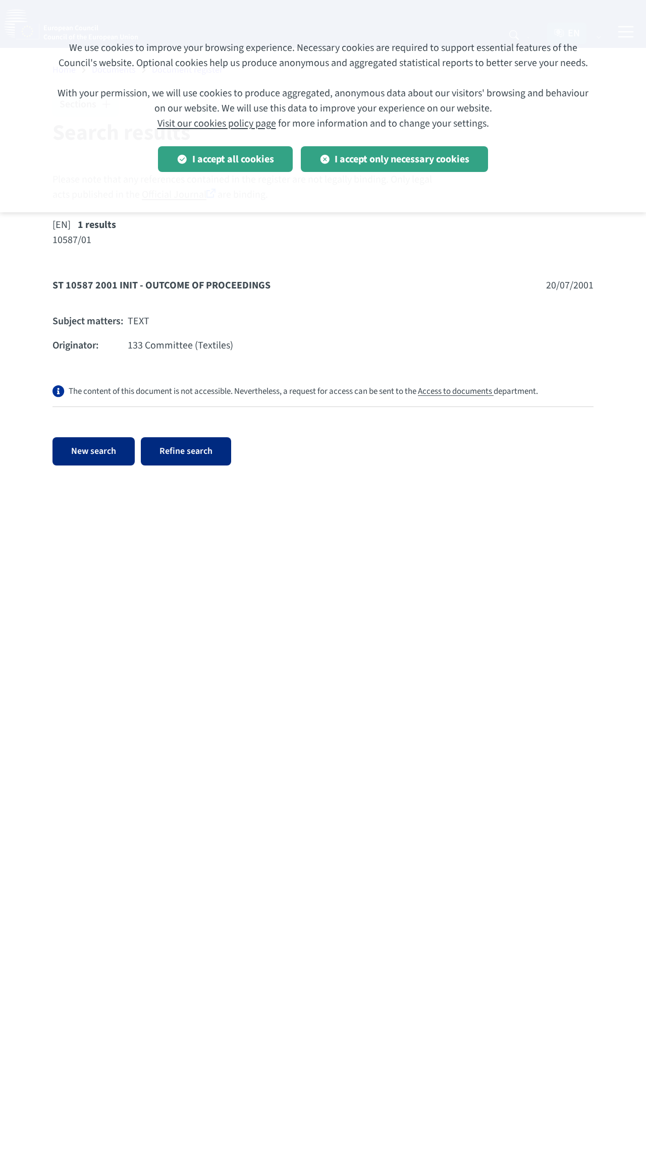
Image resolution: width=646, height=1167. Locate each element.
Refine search (185, 451)
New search (93, 451)
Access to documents (456, 391)
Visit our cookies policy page (216, 123)
